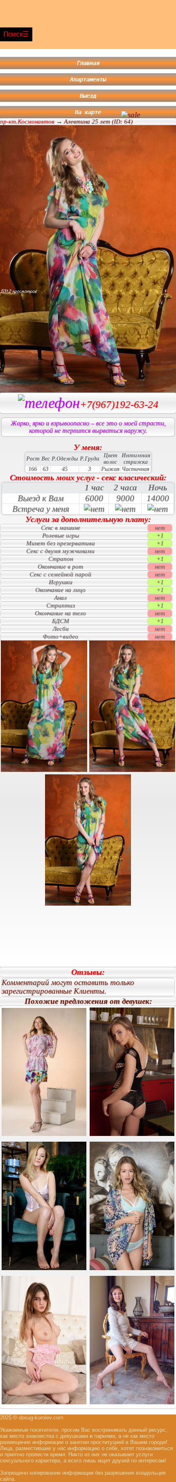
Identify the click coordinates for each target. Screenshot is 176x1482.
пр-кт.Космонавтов (27, 121)
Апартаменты (88, 79)
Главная (88, 63)
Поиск (13, 34)
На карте (88, 112)
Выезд (88, 95)
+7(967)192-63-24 (119, 404)
